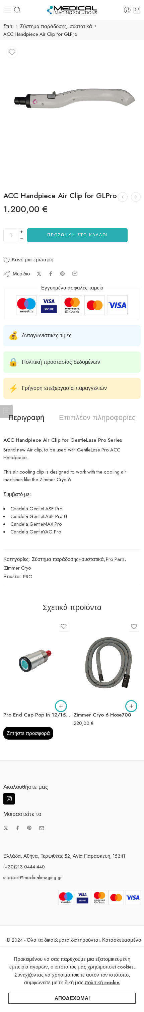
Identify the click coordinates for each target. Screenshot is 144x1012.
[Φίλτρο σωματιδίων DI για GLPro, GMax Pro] (136, 197)
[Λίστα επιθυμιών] (12, 52)
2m (92, 687)
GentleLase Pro (93, 449)
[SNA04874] (72, 112)
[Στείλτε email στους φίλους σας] (75, 273)
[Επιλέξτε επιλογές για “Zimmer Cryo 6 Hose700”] (131, 706)
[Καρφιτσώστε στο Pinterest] (62, 273)
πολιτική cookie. (102, 982)
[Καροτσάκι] (137, 10)
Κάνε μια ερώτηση (31, 259)
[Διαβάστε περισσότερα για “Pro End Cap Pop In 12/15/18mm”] (61, 706)
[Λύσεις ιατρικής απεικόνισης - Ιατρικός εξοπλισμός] (72, 10)
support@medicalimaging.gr (32, 877)
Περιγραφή (26, 417)
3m (92, 697)
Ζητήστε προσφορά (28, 733)
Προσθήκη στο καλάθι (77, 235)
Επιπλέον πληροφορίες (97, 417)
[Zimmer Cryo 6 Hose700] (107, 663)
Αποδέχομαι (72, 998)
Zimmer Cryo (17, 567)
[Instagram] (9, 799)
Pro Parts (115, 559)
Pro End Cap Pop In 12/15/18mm (36, 715)
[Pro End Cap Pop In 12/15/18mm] (36, 663)
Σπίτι (8, 26)
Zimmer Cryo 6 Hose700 (102, 715)
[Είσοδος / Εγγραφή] (127, 10)
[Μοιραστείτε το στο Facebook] (50, 273)
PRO (27, 576)
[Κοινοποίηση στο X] (39, 273)
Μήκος (80, 678)
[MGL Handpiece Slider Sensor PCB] (123, 197)
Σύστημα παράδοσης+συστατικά (56, 26)
